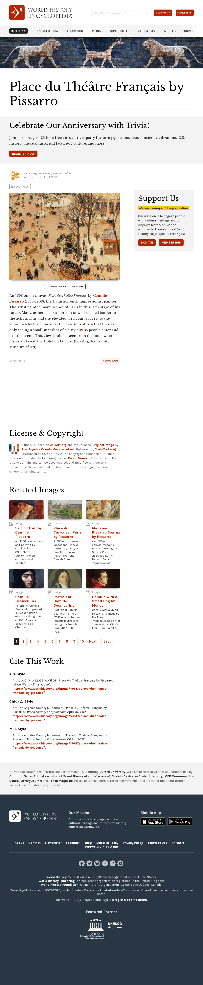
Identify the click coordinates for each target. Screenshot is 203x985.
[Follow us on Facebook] (82, 865)
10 (82, 641)
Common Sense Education (29, 776)
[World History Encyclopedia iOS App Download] (153, 821)
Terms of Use (157, 843)
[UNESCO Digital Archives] (101, 928)
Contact (34, 843)
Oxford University (112, 772)
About (168, 31)
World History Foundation (65, 877)
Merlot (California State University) (138, 776)
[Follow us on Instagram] (113, 865)
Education (75, 31)
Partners (178, 843)
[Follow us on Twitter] (89, 865)
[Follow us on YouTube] (120, 865)
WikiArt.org (58, 445)
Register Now (23, 154)
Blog (88, 843)
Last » (109, 641)
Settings (112, 846)
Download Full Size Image (64, 286)
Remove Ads (110, 360)
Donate (147, 242)
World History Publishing (56, 881)
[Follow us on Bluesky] (97, 865)
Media (96, 31)
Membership (171, 242)
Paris (73, 307)
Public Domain (78, 458)
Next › (94, 641)
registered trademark (131, 900)
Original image (103, 445)
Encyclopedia (47, 31)
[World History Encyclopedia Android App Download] (179, 821)
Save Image (19, 187)
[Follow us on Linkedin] (105, 865)
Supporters (92, 846)
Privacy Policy (133, 843)
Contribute (119, 31)
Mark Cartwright (107, 449)
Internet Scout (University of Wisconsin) (80, 776)
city (80, 330)
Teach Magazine (61, 781)
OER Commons (176, 776)
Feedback (73, 843)
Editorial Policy (107, 843)
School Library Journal (25, 781)
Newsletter (53, 843)
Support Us (146, 31)
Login (186, 31)
